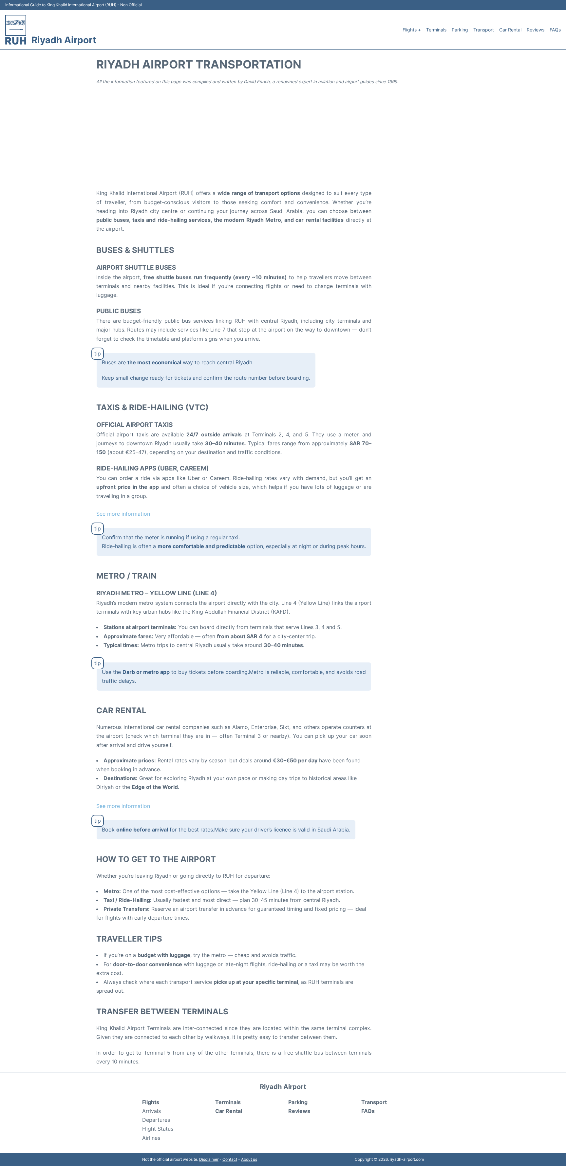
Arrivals (151, 1111)
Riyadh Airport (63, 40)
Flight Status (157, 1128)
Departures (156, 1120)
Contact (229, 1159)
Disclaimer (208, 1159)
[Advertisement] (283, 136)
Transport (483, 29)
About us (249, 1159)
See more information (123, 513)
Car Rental (510, 29)
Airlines (151, 1138)
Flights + (412, 29)
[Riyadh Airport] (15, 30)
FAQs (555, 29)
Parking (460, 29)
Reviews (535, 29)
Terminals (436, 29)
